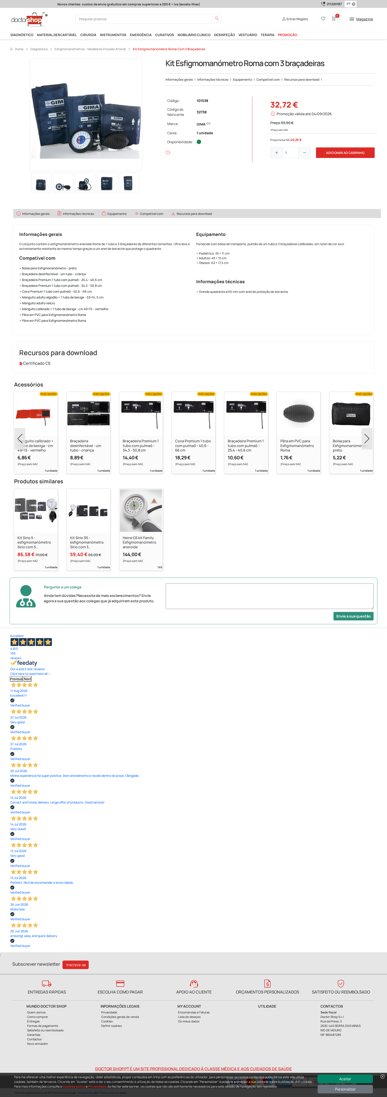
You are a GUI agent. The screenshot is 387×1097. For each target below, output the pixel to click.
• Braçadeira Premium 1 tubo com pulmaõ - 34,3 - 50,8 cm (60, 285)
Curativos (164, 34)
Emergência (141, 34)
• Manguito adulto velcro (37, 303)
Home (17, 49)
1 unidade (205, 133)
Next (27, 679)
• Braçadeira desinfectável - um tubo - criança (52, 274)
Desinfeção (224, 34)
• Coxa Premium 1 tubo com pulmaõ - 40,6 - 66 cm (55, 291)
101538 (202, 100)
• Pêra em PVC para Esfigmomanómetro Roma (52, 315)
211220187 (334, 4)
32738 (202, 112)
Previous (16, 679)
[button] (354, 4)
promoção (287, 34)
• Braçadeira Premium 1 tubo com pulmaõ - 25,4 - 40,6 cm (60, 280)
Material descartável (57, 34)
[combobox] (348, 4)
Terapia (267, 34)
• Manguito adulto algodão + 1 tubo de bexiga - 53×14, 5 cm (61, 297)
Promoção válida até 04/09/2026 (304, 113)
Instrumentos (113, 34)
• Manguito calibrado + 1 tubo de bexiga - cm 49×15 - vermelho (63, 309)
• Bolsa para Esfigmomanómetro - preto (48, 268)
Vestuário (248, 34)
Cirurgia (88, 34)
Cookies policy (74, 1086)
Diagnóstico (22, 34)
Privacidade (97, 1086)
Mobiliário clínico (194, 34)
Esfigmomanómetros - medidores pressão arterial (90, 49)
